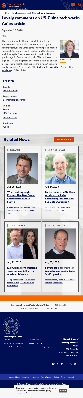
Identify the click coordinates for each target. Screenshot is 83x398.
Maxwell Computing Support (40, 346)
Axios (6, 126)
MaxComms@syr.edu (29, 308)
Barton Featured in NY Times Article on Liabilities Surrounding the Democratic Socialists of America (60, 197)
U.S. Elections (10, 113)
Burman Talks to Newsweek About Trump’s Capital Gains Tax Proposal (60, 271)
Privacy (63, 377)
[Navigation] (73, 5)
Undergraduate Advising (13, 343)
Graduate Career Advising (13, 346)
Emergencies (35, 377)
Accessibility (26, 377)
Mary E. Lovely (10, 90)
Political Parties (62, 207)
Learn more (20, 393)
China (6, 109)
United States (10, 117)
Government (50, 207)
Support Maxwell (35, 339)
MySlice (56, 377)
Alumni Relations (35, 343)
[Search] (79, 4)
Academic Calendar (14, 377)
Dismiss (63, 390)
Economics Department (14, 99)
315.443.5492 (50, 308)
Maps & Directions (46, 377)
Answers (6, 339)
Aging (9, 279)
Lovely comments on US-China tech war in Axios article (33, 13)
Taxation (48, 282)
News (7, 13)
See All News (63, 140)
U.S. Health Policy (27, 282)
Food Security (18, 279)
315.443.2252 (72, 355)
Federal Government (67, 279)
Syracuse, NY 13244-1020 (67, 352)
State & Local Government (17, 210)
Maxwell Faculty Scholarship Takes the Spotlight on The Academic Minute (22, 271)
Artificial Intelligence (15, 207)
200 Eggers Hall (72, 349)
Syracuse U (71, 377)
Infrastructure (29, 207)
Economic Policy (51, 279)
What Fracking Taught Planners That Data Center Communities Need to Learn (21, 197)
